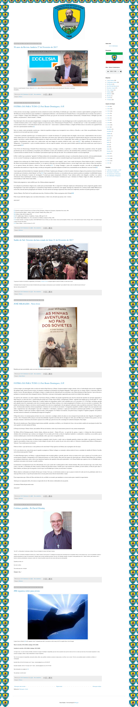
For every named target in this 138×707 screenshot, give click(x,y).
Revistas (109, 95)
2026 (108, 106)
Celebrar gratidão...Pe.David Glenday (29, 508)
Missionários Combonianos (113, 172)
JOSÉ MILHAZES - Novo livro (27, 303)
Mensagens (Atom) (23, 689)
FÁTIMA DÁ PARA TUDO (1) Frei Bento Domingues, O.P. (39, 383)
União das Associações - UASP (114, 170)
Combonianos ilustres (112, 82)
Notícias (20, 96)
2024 (108, 111)
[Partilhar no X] (48, 94)
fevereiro (109, 151)
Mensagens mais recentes (20, 686)
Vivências (109, 99)
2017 (108, 127)
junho (108, 142)
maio (108, 144)
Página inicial (59, 686)
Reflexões (21, 230)
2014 (108, 160)
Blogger (76, 702)
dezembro (109, 129)
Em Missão (109, 84)
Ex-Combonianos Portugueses (114, 175)
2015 (108, 158)
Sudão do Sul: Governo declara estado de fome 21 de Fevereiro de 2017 (43, 240)
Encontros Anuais (111, 88)
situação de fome (44, 281)
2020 (108, 120)
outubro (109, 133)
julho (108, 140)
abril (108, 146)
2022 (108, 115)
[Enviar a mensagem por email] (44, 94)
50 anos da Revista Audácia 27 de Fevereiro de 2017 (36, 47)
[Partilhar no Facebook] (50, 94)
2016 (108, 156)
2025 (108, 108)
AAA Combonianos (113, 46)
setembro (109, 135)
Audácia (35, 88)
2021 (108, 118)
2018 (108, 124)
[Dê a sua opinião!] (46, 94)
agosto (108, 138)
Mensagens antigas (97, 686)
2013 (108, 163)
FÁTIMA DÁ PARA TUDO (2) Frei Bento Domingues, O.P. (39, 106)
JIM (25, 641)
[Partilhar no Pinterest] (51, 94)
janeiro (108, 153)
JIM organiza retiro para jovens (27, 590)
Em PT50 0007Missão (112, 86)
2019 (108, 122)
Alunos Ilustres (22, 376)
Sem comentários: (37, 94)
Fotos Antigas (110, 90)
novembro (109, 131)
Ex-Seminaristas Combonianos (114, 173)
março (108, 149)
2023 (108, 113)
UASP (108, 97)
